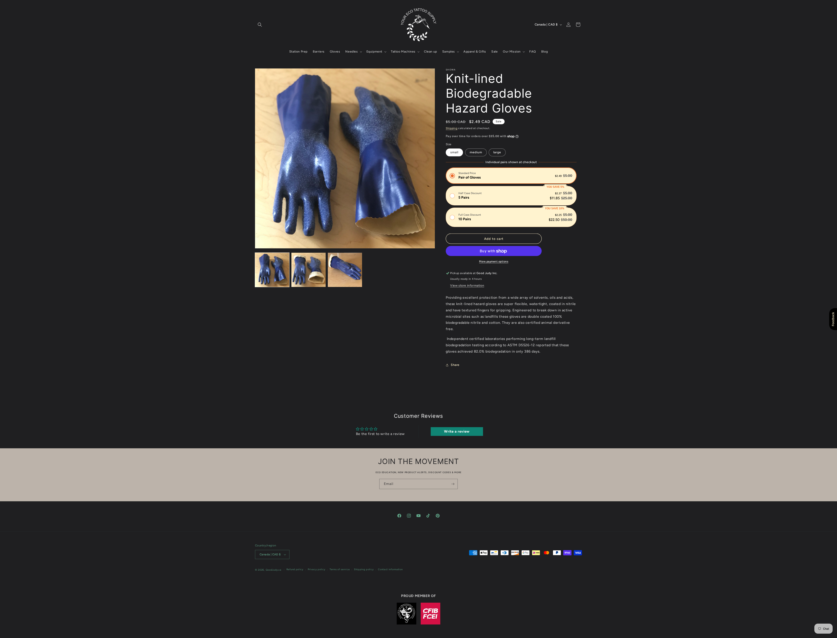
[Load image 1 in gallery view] (272, 270)
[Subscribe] (453, 484)
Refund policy (294, 569)
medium (476, 152)
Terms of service (340, 569)
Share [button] (455, 365)
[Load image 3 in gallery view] (345, 270)
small (454, 152)
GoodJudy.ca (273, 569)
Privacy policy (316, 569)
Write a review (456, 431)
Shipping (452, 128)
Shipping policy (364, 569)
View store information (467, 285)
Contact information (390, 569)
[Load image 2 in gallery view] (308, 270)
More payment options (493, 261)
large (497, 152)
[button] (260, 24)
